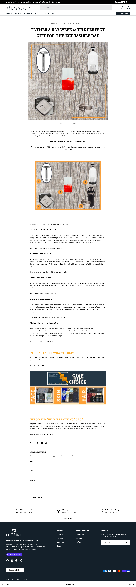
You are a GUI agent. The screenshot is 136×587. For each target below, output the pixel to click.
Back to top (68, 518)
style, (72, 23)
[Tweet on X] (37, 443)
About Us (60, 534)
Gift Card (79, 538)
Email (31, 471)
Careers (60, 538)
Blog (53, 13)
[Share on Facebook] (42, 443)
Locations (60, 542)
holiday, (67, 23)
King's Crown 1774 (14, 579)
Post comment (37, 498)
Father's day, (53, 23)
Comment (33, 480)
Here (51, 434)
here (61, 248)
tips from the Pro (81, 23)
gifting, (61, 23)
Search (59, 546)
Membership (28, 13)
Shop (8, 13)
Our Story (38, 13)
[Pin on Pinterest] (46, 443)
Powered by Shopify (25, 579)
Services (18, 13)
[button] (128, 7)
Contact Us (80, 534)
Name (31, 461)
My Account (80, 542)
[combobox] (76, 7)
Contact (46, 13)
